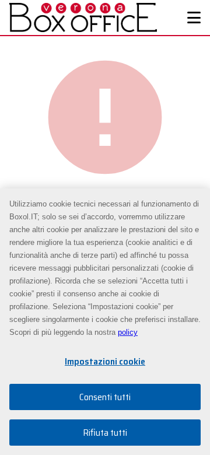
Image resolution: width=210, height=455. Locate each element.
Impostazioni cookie (105, 361)
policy (128, 332)
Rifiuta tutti (105, 432)
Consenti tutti (105, 397)
